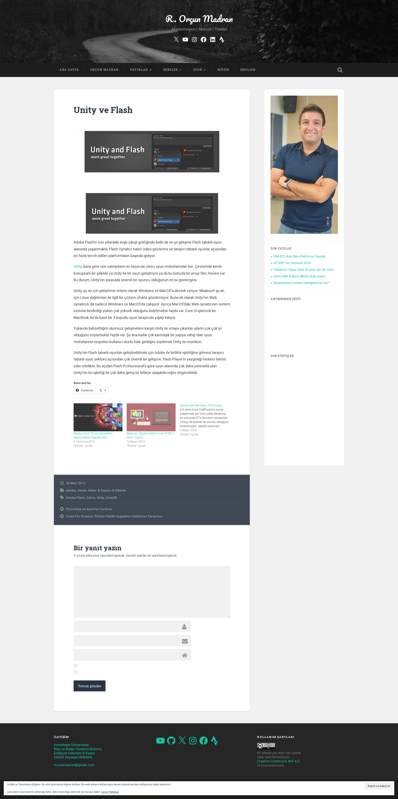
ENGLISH (248, 70)
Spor (197, 70)
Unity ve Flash (103, 109)
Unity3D (111, 498)
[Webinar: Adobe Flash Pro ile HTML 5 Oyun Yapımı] (151, 417)
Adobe (71, 490)
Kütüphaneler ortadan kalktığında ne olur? (301, 283)
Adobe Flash (75, 498)
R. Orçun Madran (199, 18)
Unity (78, 266)
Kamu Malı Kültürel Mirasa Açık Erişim (299, 276)
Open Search (340, 70)
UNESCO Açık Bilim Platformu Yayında (299, 256)
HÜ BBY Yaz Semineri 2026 (292, 263)
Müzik (223, 70)
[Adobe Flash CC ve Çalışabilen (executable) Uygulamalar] (98, 417)
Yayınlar (139, 70)
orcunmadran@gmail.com (74, 765)
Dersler (170, 70)
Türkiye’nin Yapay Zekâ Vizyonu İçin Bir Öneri (303, 270)
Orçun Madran (104, 70)
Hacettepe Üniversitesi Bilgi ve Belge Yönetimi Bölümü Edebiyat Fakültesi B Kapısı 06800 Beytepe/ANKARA (78, 751)
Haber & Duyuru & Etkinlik (107, 490)
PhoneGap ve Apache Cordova (89, 509)
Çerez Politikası (110, 792)
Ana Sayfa (69, 70)
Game (90, 498)
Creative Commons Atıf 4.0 (278, 761)
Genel (82, 490)
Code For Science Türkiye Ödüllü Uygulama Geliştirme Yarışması (114, 516)
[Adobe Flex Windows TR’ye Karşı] (206, 419)
